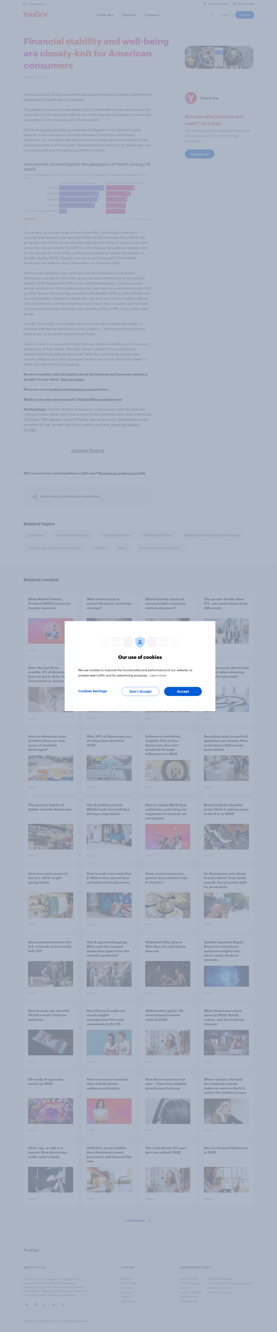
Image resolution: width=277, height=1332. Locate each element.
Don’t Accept (141, 691)
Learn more (158, 675)
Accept (183, 691)
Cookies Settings (92, 691)
